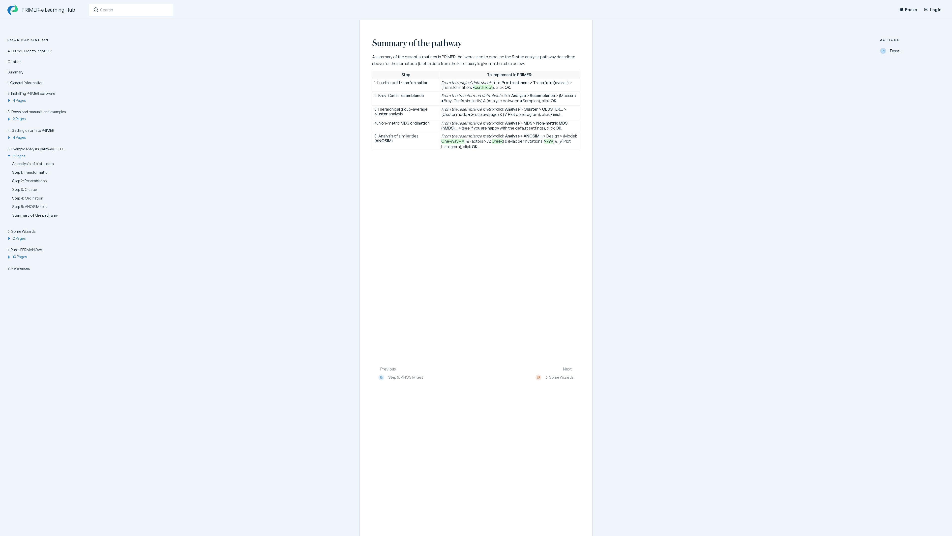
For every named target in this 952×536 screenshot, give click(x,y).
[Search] (96, 9)
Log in (935, 9)
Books (911, 9)
